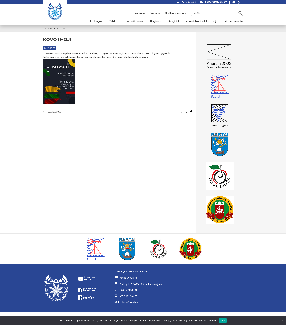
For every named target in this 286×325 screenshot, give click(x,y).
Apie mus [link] (140, 12)
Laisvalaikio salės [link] (133, 21)
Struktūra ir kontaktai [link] (175, 12)
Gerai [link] (222, 320)
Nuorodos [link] (155, 12)
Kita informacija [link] (234, 21)
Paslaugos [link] (96, 21)
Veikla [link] (112, 21)
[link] (187, 2)
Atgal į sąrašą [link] (52, 111)
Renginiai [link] (173, 21)
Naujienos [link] (155, 21)
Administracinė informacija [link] (201, 21)
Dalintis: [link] (184, 112)
